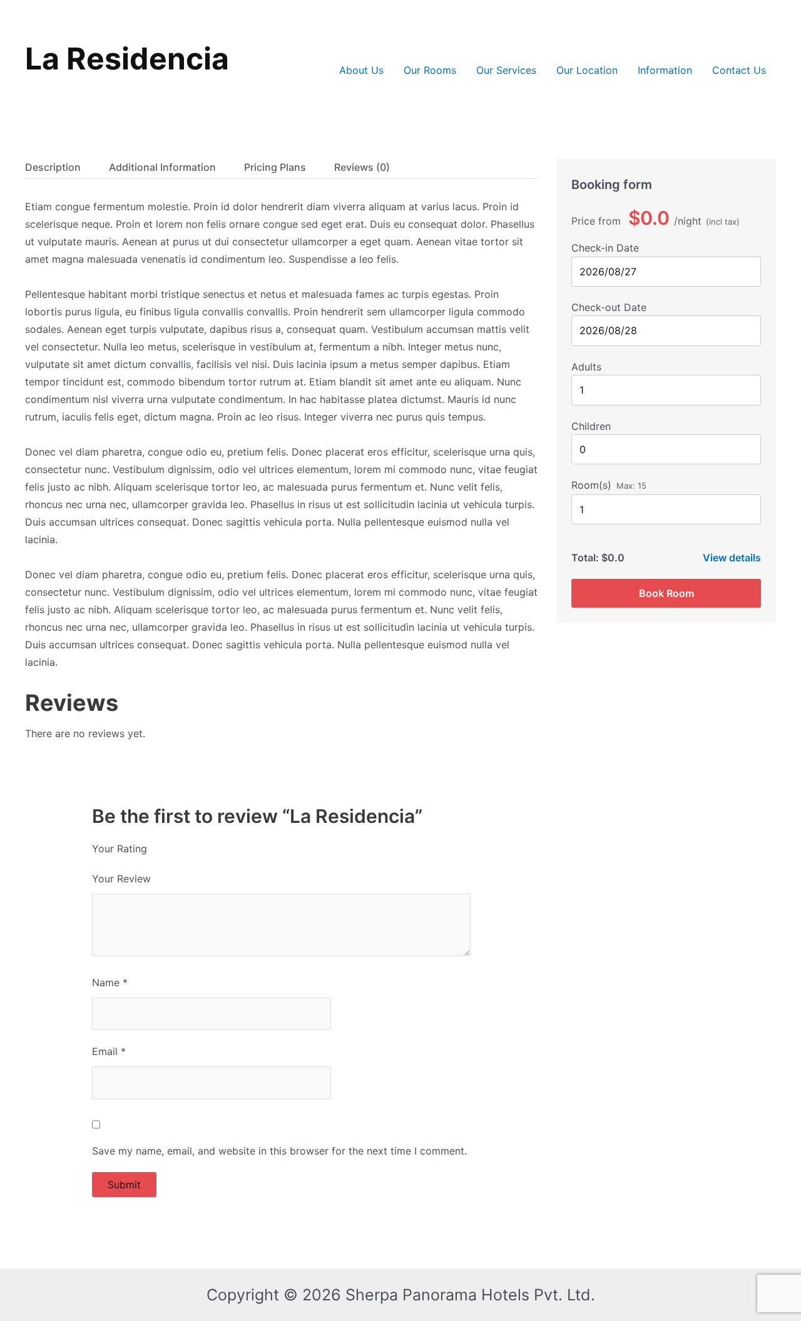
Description (53, 167)
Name (110, 982)
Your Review (121, 878)
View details (732, 557)
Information (665, 70)
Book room (666, 593)
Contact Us (739, 70)
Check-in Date (605, 248)
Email (109, 1051)
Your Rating (119, 848)
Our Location (587, 70)
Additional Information (162, 167)
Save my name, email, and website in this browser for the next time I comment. (279, 1151)
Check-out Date (608, 307)
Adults (586, 366)
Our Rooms (430, 70)
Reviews (362, 167)
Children (591, 426)
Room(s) (591, 485)
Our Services (506, 70)
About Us (361, 70)
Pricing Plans (275, 167)
